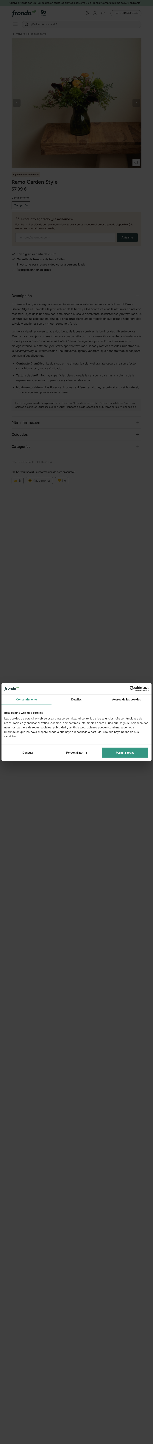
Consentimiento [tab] (26, 699)
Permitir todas (125, 752)
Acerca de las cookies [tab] (126, 699)
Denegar (27, 752)
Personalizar (74, 752)
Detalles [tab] (76, 699)
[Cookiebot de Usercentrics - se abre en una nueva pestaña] (132, 688)
